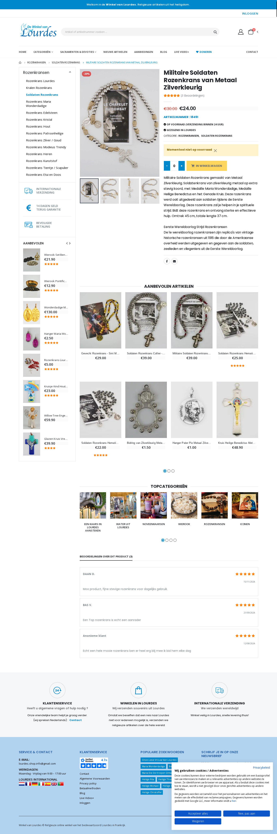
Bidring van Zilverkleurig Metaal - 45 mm (146, 442)
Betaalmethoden (90, 788)
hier (234, 801)
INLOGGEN (250, 13)
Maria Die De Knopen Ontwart (158, 772)
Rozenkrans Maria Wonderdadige (38, 103)
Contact (252, 52)
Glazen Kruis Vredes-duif (56, 439)
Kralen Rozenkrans (39, 88)
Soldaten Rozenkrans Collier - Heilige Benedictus (146, 353)
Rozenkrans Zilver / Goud (43, 140)
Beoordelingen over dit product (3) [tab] (106, 556)
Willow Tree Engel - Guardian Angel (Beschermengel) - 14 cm (56, 415)
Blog (163, 52)
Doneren (206, 52)
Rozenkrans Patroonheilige (44, 133)
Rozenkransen (36, 62)
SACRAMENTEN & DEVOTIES (77, 52)
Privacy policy (88, 783)
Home (22, 52)
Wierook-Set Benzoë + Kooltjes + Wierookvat (56, 255)
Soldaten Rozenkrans (66, 62)
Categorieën (42, 52)
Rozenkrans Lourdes (40, 81)
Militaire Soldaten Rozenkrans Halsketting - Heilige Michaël (192, 353)
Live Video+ (181, 52)
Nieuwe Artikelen (115, 52)
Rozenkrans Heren (39, 154)
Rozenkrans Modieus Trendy (46, 147)
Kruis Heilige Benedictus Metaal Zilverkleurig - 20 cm (237, 442)
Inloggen (85, 803)
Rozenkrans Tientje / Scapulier (47, 168)
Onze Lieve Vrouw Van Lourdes (159, 759)
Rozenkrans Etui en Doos (43, 175)
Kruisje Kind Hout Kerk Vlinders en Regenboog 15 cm (56, 386)
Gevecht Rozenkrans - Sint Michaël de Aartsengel (100, 353)
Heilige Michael (150, 785)
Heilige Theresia (167, 779)
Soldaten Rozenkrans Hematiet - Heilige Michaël (237, 353)
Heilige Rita (148, 779)
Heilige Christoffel (152, 792)
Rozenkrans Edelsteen (41, 113)
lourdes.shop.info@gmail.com (37, 763)
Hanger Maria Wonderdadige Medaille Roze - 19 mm (56, 334)
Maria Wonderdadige (153, 766)
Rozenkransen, (189, 135)
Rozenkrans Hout (38, 126)
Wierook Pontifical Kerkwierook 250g (56, 281)
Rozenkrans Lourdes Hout (56, 360)
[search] (215, 32)
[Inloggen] (241, 32)
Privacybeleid (261, 767)
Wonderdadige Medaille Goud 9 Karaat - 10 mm (56, 307)
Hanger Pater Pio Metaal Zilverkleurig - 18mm (192, 442)
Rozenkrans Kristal (39, 119)
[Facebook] (167, 261)
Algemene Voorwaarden (95, 778)
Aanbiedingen (143, 52)
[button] (253, 32)
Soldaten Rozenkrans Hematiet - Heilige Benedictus (100, 442)
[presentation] (66, 243)
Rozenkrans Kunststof (41, 161)
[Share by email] (174, 261)
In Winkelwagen (209, 166)
